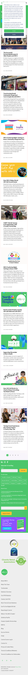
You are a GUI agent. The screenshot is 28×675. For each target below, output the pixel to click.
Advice (20, 480)
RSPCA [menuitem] (3, 625)
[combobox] (12, 508)
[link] (4, 572)
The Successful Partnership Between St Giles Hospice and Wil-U (12, 492)
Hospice (13, 483)
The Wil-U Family (6, 477)
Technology (14, 480)
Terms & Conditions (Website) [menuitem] (9, 650)
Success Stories (5, 480)
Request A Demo (6, 513)
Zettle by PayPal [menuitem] (5, 617)
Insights (19, 483)
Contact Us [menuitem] (4, 643)
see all (2, 485)
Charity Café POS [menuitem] (5, 599)
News (19, 477)
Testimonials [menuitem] (4, 588)
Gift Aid (14, 477)
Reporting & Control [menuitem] (6, 610)
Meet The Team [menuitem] (5, 584)
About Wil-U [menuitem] (4, 581)
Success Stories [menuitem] (5, 632)
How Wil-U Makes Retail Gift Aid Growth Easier (13, 502)
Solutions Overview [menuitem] (6, 592)
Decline (14, 34)
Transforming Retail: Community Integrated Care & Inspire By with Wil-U (13, 496)
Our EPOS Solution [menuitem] (6, 595)
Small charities (5, 483)
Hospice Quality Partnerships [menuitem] (9, 621)
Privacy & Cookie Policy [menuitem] (7, 647)
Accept (14, 30)
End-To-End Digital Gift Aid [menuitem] (8, 606)
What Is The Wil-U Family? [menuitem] (8, 614)
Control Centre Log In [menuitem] (7, 639)
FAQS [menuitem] (2, 636)
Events (24, 483)
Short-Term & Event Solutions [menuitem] (9, 603)
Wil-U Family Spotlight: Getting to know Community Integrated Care (14, 499)
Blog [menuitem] (2, 628)
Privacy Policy (7, 19)
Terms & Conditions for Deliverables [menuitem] (10, 654)
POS (25, 480)
